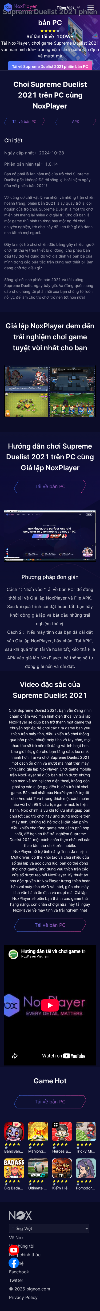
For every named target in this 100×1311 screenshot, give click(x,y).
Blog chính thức (25, 1254)
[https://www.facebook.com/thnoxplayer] (14, 1263)
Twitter (16, 1280)
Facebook (19, 1271)
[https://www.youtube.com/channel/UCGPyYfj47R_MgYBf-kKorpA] (14, 1250)
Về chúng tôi (21, 1246)
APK (75, 121)
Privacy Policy (23, 1297)
